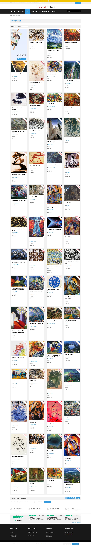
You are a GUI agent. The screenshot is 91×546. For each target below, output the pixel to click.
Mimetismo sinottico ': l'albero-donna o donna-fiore (36, 83)
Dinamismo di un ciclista (52, 73)
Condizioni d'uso (49, 536)
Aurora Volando (68, 383)
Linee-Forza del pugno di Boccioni (35, 166)
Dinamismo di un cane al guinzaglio (17, 108)
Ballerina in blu (15, 422)
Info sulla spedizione (13, 535)
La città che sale (50, 103)
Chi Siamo (12, 532)
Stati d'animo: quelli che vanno (53, 164)
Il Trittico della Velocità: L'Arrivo (19, 200)
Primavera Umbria (69, 354)
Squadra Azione (50, 390)
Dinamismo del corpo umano (36, 42)
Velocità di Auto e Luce (34, 262)
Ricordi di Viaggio (68, 107)
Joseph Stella (68, 419)
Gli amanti (32, 483)
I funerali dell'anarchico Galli (71, 42)
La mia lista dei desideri (32, 532)
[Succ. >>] (77, 498)
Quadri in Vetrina (49, 531)
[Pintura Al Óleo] (72, 533)
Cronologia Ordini (31, 531)
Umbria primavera (69, 484)
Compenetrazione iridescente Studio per (18, 358)
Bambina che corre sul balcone (53, 266)
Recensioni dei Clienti (50, 532)
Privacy (47, 535)
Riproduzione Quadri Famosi (51, 533)
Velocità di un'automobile (35, 130)
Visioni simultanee (33, 358)
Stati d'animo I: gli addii (52, 320)
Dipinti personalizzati (44, 11)
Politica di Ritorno (13, 536)
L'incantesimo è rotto (51, 423)
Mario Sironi (50, 144)
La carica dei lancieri (34, 380)
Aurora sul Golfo (50, 450)
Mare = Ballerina (68, 236)
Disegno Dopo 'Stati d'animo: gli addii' (71, 262)
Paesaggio (14, 483)
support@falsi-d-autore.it (69, 532)
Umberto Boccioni (34, 45)
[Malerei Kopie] (66, 533)
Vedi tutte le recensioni (76, 522)
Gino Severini (68, 109)
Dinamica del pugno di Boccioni (18, 174)
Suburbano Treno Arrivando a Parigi (18, 132)
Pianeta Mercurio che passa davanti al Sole (53, 206)
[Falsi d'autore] (65, 533)
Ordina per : (13, 26)
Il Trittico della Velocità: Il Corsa (72, 80)
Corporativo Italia (33, 196)
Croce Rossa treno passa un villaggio (70, 321)
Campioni (54, 11)
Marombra (14, 380)
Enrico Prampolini (16, 264)
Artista (13, 11)
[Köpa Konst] (71, 533)
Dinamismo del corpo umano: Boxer (18, 457)
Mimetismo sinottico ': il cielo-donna (53, 290)
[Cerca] (79, 11)
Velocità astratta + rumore (35, 105)
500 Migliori (34, 11)
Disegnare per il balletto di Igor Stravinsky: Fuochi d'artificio (18, 289)
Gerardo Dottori (51, 53)
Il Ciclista (67, 138)
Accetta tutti (75, 544)
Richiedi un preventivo (21, 58)
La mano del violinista (16, 73)
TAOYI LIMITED (67, 531)
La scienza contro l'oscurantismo (54, 229)
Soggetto (20, 11)
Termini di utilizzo (44, 544)
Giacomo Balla (15, 76)
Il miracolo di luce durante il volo (36, 323)
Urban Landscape (51, 141)
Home (11, 15)
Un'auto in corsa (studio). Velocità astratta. (19, 229)
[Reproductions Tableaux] (68, 533)
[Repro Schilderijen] (69, 533)
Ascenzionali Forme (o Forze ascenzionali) (53, 51)
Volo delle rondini (33, 445)
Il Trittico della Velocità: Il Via (36, 291)
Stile (27, 11)
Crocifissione (32, 238)
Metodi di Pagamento (14, 533)
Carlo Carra (68, 45)
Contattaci (12, 531)
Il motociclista (68, 202)
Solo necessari (67, 544)
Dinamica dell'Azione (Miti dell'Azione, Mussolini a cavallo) (18, 261)
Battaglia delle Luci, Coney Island (72, 416)
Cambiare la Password (32, 533)
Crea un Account (31, 535)
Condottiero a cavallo (69, 169)
